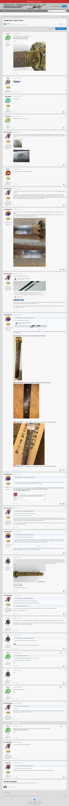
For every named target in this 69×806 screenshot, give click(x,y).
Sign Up (64, 6)
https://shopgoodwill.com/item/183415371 (20, 729)
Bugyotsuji (8, 762)
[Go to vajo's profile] (8, 561)
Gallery (8, 13)
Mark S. (8, 169)
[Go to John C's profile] (5, 24)
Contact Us (35, 802)
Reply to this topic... (12, 787)
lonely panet (8, 116)
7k (8, 566)
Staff (12, 13)
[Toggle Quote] (14, 317)
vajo (8, 557)
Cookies (39, 802)
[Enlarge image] (17, 143)
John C (9, 23)
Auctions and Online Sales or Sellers (20, 24)
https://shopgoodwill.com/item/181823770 (20, 38)
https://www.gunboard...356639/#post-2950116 (21, 490)
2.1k (8, 181)
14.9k (8, 144)
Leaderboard (23, 13)
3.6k (8, 125)
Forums (4, 13)
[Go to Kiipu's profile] (8, 81)
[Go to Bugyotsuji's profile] (8, 766)
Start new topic (50, 28)
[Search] (65, 11)
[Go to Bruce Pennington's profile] (8, 136)
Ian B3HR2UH (8, 96)
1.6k (8, 221)
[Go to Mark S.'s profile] (8, 173)
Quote (17, 73)
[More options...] (64, 33)
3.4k (8, 43)
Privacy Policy (30, 802)
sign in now (27, 782)
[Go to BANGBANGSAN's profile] (8, 213)
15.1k (8, 774)
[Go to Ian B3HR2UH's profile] (8, 100)
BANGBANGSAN (8, 209)
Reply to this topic (60, 28)
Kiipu (8, 78)
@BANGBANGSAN (17, 81)
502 (8, 108)
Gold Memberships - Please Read (33, 1)
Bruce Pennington (8, 132)
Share (55, 24)
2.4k (8, 90)
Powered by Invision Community (34, 804)
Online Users (17, 13)
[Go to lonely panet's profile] (8, 120)
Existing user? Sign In (56, 6)
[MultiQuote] (14, 74)
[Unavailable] (29, 230)
